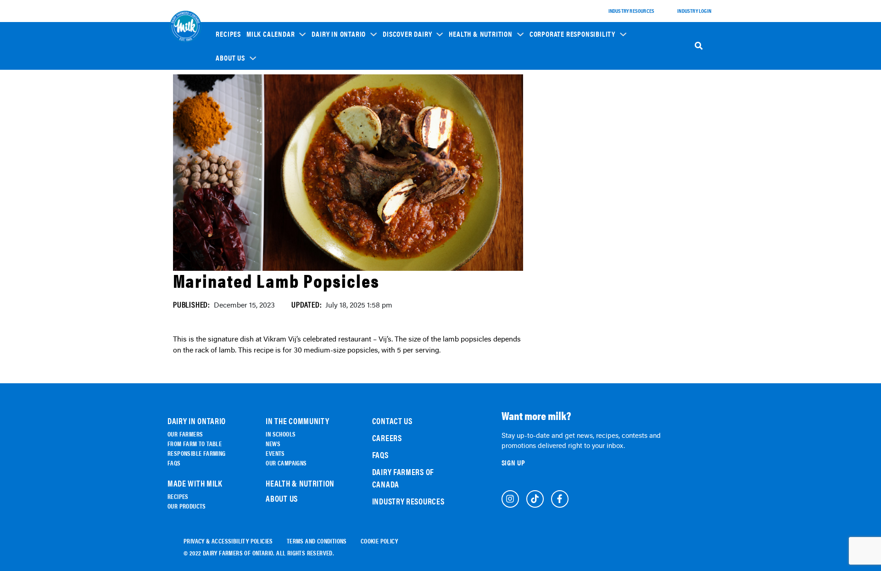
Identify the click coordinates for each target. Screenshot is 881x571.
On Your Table (334, 134)
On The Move (332, 121)
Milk (394, 126)
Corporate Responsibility (572, 34)
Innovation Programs (562, 137)
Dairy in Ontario (339, 34)
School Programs (558, 92)
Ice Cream (401, 151)
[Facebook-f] (560, 499)
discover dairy (407, 34)
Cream (397, 177)
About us (230, 57)
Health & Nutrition (480, 34)
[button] (276, 33)
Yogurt (398, 138)
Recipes (228, 34)
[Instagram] (510, 499)
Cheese (397, 113)
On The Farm (332, 108)
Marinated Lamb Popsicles (276, 280)
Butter (397, 164)
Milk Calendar (270, 34)
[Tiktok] (535, 499)
